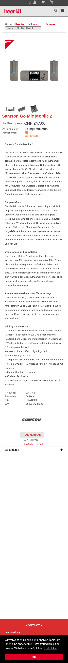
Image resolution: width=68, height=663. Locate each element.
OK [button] (34, 657)
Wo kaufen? (31, 440)
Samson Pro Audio (37, 24)
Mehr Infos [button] (50, 648)
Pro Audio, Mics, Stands (21, 24)
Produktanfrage (31, 434)
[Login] (34, 2)
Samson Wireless (52, 24)
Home (8, 24)
